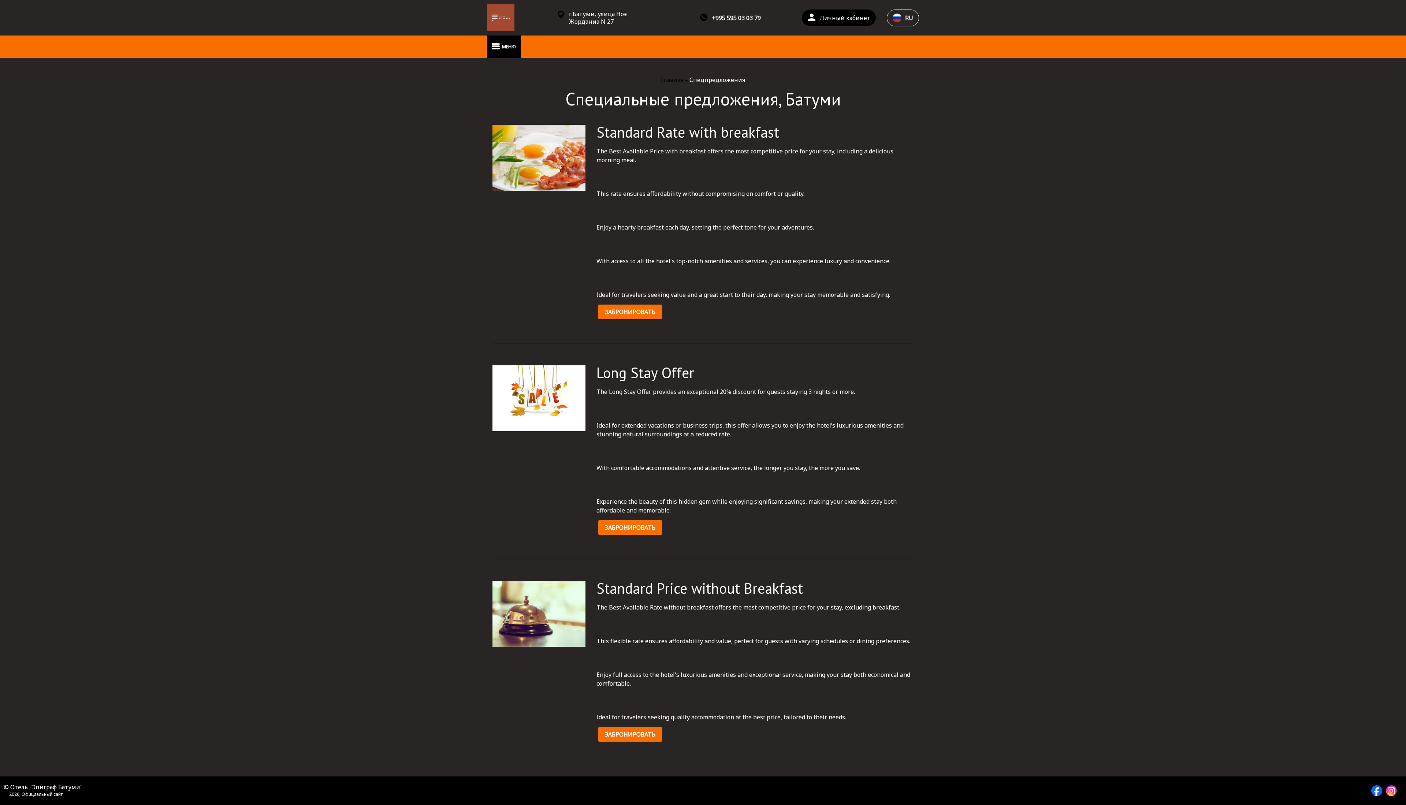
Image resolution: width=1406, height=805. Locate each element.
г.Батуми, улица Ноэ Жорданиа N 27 (598, 18)
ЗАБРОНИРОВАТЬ (630, 312)
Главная (673, 80)
